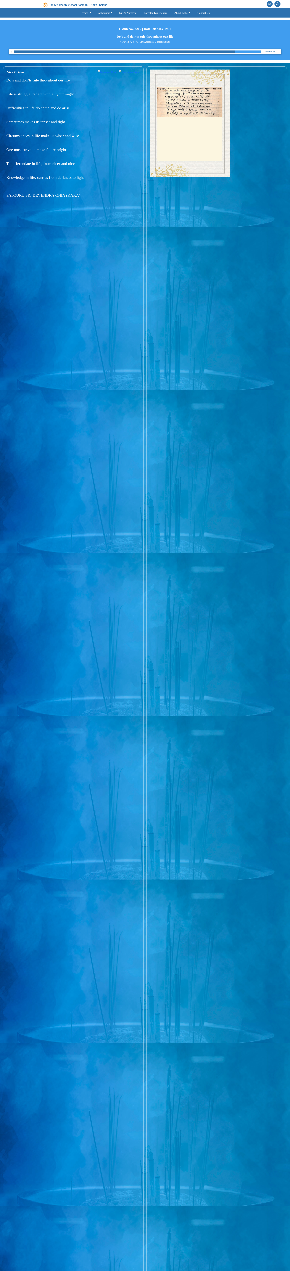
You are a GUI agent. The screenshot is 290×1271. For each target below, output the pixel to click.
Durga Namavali (128, 12)
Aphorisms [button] (104, 12)
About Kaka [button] (181, 12)
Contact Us (203, 12)
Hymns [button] (84, 12)
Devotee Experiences (155, 12)
